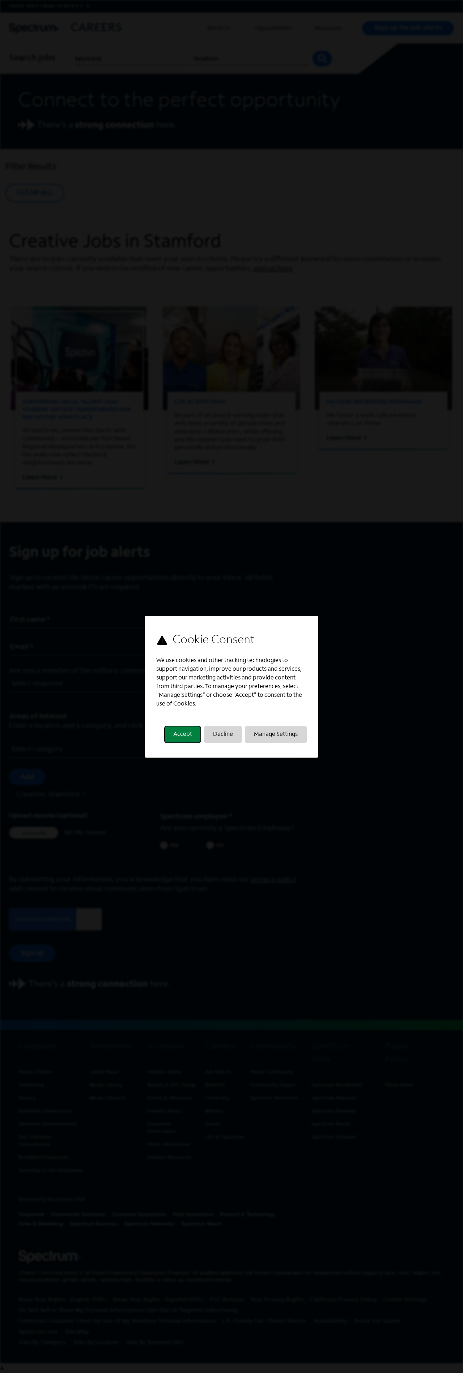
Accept (182, 734)
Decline (223, 734)
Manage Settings (276, 734)
